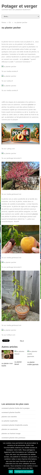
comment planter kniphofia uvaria (15, 425)
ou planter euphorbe (10, 421)
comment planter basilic (11, 412)
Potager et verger (19, 6)
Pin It (22, 341)
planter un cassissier (10, 429)
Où (10, 22)
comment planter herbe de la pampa (15, 408)
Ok (11, 471)
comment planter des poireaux (13, 438)
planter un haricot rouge (11, 433)
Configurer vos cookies (23, 471)
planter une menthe (9, 417)
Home (4, 22)
